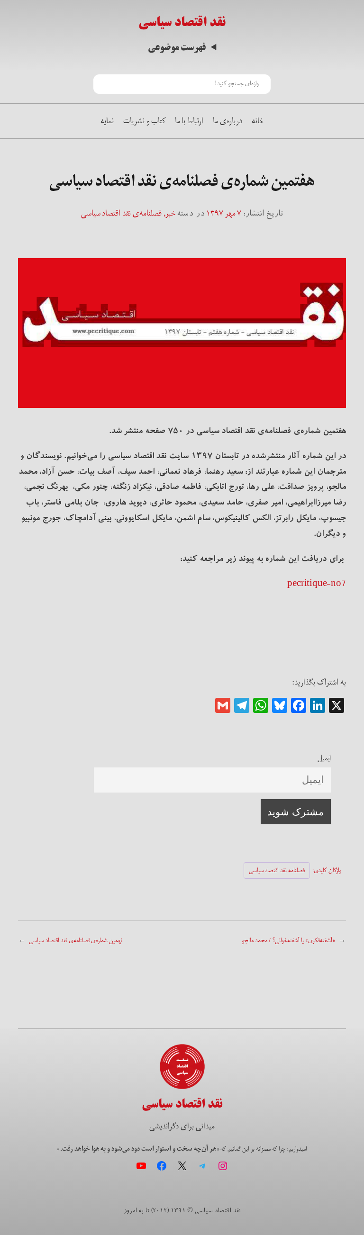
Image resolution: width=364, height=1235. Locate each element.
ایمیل (324, 758)
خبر (170, 213)
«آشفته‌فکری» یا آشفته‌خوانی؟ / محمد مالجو (288, 940)
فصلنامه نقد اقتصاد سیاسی (277, 870)
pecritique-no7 (316, 583)
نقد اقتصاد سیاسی (182, 22)
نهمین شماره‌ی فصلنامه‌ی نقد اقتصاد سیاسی (75, 940)
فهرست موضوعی (177, 47)
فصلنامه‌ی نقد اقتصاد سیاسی (121, 213)
